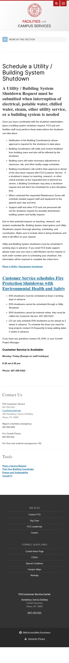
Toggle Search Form (56, 3)
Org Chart (34, 520)
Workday (34, 575)
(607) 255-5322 (34, 613)
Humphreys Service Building (34, 599)
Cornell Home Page (34, 551)
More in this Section (22, 39)
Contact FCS (35, 514)
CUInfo (34, 557)
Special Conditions (34, 563)
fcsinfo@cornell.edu (11, 410)
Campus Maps (34, 569)
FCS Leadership (34, 526)
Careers (34, 533)
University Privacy (36, 639)
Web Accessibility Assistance (36, 632)
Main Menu (63, 3)
